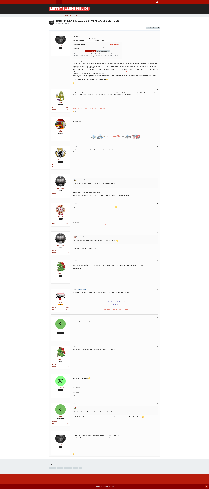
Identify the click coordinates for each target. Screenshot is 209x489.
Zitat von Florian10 (80, 179)
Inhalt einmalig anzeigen (90, 51)
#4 (157, 146)
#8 (157, 260)
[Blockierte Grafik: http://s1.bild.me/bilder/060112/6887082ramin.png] (89, 224)
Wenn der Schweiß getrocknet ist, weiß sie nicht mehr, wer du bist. (89, 108)
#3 (157, 118)
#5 (157, 175)
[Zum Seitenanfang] (206, 486)
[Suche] (157, 2)
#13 (157, 403)
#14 (157, 432)
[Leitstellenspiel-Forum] (104, 9)
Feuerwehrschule (68, 467)
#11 (157, 346)
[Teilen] (158, 28)
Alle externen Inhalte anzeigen (103, 51)
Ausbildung (60, 467)
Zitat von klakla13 (80, 408)
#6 (157, 203)
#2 (157, 89)
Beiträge (54, 52)
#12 (157, 375)
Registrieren (150, 2)
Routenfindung (52, 467)
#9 (157, 289)
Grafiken (75, 467)
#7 (157, 232)
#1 (157, 33)
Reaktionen (54, 51)
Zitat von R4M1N (80, 237)
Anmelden (142, 2)
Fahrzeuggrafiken (114, 136)
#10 (157, 317)
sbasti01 (59, 23)
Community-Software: (104, 486)
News (80, 467)
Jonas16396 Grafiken (86, 390)
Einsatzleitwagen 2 (124, 71)
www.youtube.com (114, 44)
